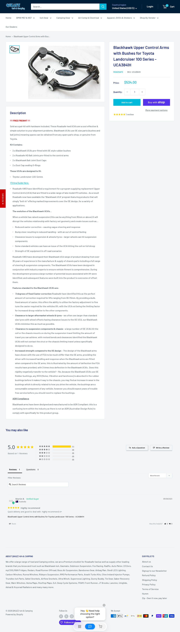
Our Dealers (11, 26)
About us (146, 561)
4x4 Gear (44, 17)
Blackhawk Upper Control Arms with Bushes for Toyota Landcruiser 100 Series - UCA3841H (46, 516)
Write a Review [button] (162, 447)
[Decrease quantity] (127, 92)
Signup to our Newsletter (154, 570)
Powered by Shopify (14, 614)
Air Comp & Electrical (88, 17)
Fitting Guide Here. (19, 182)
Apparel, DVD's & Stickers (119, 17)
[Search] (102, 7)
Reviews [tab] (13, 469)
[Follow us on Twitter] (66, 616)
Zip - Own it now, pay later (154, 598)
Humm (145, 593)
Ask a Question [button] (138, 447)
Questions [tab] (30, 469)
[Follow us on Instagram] (72, 616)
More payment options (156, 110)
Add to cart (126, 102)
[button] (166, 524)
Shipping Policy (149, 580)
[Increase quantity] (142, 92)
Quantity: (117, 92)
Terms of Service (150, 589)
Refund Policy (149, 575)
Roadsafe (118, 72)
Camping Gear (63, 17)
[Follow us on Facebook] (61, 616)
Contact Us (147, 566)
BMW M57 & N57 (24, 17)
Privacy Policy (149, 584)
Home (8, 17)
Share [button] (13, 524)
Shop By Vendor (148, 17)
